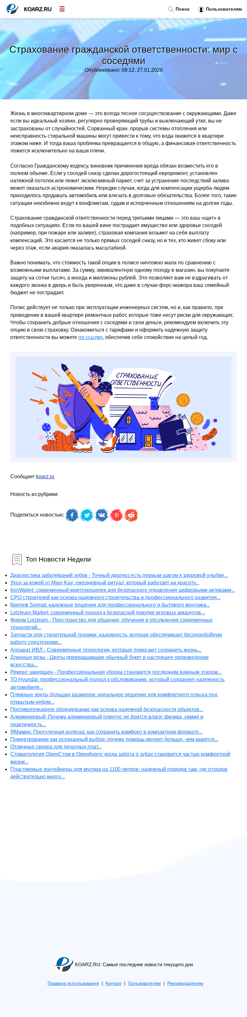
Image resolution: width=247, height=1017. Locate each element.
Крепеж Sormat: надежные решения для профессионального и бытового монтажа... (110, 605)
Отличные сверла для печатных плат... (56, 746)
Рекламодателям (185, 983)
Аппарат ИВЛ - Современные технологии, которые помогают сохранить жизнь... (106, 650)
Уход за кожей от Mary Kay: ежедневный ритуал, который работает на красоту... (104, 582)
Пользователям (223, 9)
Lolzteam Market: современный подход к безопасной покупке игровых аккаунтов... (107, 612)
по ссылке (90, 337)
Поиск (181, 9)
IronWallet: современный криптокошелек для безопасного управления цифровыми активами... (122, 590)
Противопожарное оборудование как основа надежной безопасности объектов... (106, 709)
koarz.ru (45, 476)
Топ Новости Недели (58, 559)
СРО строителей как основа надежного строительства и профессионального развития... (115, 597)
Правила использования (73, 983)
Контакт (113, 983)
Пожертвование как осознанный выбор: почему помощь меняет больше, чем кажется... (114, 739)
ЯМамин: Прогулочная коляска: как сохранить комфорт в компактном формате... (106, 732)
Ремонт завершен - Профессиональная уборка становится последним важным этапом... (116, 672)
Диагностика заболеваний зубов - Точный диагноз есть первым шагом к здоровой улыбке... (119, 575)
